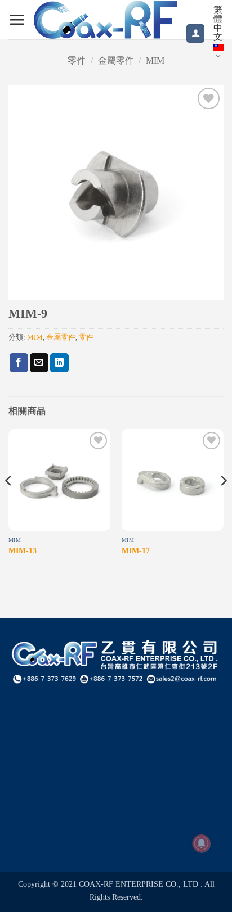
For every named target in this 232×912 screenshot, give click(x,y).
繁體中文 (217, 23)
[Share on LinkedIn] (59, 362)
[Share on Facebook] (19, 362)
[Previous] (9, 503)
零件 (77, 60)
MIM (155, 60)
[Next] (223, 503)
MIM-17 (136, 551)
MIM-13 (22, 551)
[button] (16, 19)
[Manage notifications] (202, 843)
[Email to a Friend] (39, 362)
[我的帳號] (195, 33)
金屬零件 (116, 60)
